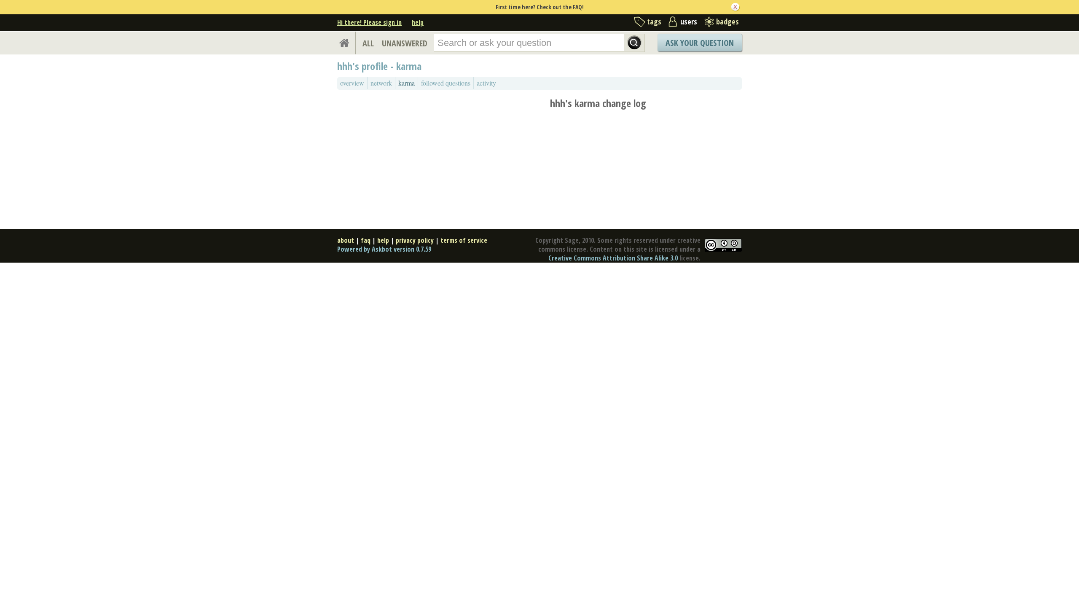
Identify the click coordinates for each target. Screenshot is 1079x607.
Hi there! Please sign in (369, 22)
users (688, 21)
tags (654, 21)
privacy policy (415, 240)
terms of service (463, 240)
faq (365, 240)
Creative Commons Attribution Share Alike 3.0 (613, 258)
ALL (368, 43)
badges (727, 21)
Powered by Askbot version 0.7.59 (384, 249)
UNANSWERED (404, 43)
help (418, 22)
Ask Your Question (700, 42)
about (345, 240)
